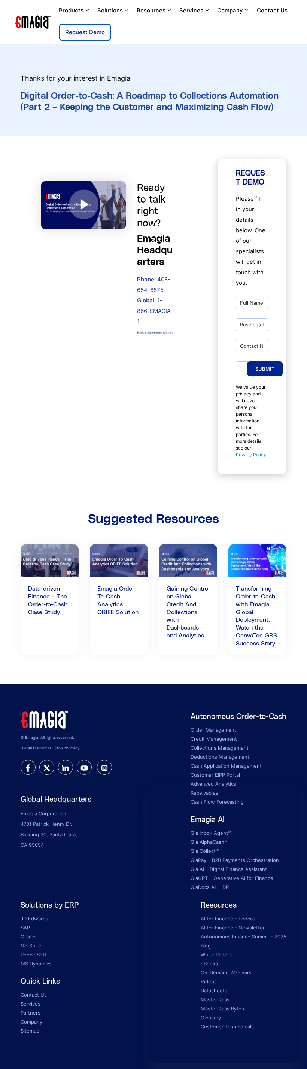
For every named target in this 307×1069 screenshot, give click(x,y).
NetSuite (31, 946)
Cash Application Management (226, 766)
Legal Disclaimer (36, 748)
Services (191, 10)
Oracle (28, 937)
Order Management (213, 730)
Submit (264, 369)
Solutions (110, 10)
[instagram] (104, 767)
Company (230, 10)
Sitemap (30, 1031)
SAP (25, 928)
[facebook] (28, 767)
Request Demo (85, 32)
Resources (151, 10)
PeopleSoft (33, 955)
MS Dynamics (36, 964)
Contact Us (272, 10)
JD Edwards (34, 919)
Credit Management (214, 739)
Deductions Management (220, 757)
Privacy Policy (251, 454)
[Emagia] (33, 21)
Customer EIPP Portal (215, 775)
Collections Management (220, 748)
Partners (30, 1013)
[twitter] (46, 767)
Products (71, 10)
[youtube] (84, 767)
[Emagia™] (45, 719)
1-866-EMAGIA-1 (155, 311)
